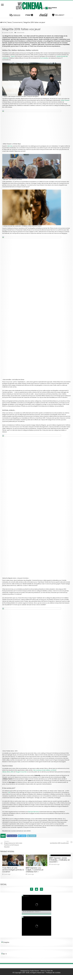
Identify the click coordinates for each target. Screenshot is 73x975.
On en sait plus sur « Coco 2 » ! (31, 911)
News (10, 22)
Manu (8, 772)
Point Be (50, 971)
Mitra (12, 772)
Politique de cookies (53, 972)
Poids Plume (34, 971)
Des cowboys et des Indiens (41, 770)
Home (4, 22)
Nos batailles (44, 58)
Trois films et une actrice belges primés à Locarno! (13, 870)
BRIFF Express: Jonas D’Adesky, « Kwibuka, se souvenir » (59, 860)
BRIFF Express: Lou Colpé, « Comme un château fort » (34, 870)
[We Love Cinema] (36, 5)
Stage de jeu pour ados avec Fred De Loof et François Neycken (13, 844)
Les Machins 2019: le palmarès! (59, 842)
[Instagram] (41, 889)
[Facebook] (31, 889)
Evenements (17, 22)
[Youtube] (36, 889)
